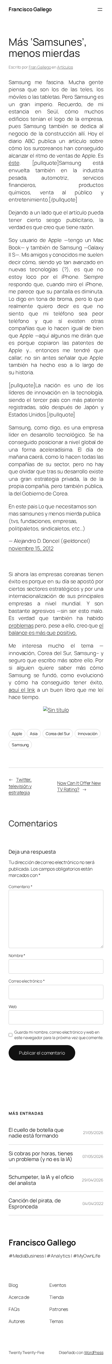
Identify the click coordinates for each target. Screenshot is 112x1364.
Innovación (87, 733)
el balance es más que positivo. (56, 629)
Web (13, 1006)
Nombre (17, 955)
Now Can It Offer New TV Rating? (79, 786)
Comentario (20, 886)
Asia (34, 733)
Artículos (65, 67)
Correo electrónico (27, 981)
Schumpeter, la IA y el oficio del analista (41, 1180)
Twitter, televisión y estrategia (20, 786)
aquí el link (22, 689)
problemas (21, 625)
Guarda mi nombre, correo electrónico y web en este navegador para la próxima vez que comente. (58, 1035)
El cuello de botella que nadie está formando (36, 1133)
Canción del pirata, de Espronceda (35, 1203)
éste (14, 162)
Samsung (20, 744)
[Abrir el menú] (99, 9)
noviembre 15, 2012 (31, 548)
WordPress (93, 1352)
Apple (17, 733)
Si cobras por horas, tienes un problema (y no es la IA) (41, 1156)
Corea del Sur (58, 733)
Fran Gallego (40, 67)
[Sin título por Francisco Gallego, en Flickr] (56, 709)
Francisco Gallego (30, 9)
